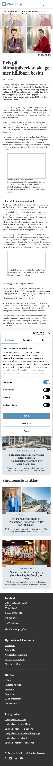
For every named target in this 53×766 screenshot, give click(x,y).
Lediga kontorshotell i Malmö (19, 743)
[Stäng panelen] (49, 333)
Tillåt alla (26, 416)
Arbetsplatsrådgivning (16, 655)
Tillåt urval (26, 423)
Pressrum (9, 689)
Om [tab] (43, 340)
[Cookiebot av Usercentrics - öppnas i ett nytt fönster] (33, 333)
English (19, 753)
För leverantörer (13, 664)
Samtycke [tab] (9, 340)
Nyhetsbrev (11, 703)
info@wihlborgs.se (12, 623)
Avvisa (26, 431)
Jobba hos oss (12, 680)
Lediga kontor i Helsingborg (19, 729)
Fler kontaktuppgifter (15, 629)
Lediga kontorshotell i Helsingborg (22, 734)
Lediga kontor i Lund (15, 720)
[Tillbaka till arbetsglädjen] (12, 4)
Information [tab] (26, 340)
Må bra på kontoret (15, 660)
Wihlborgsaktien (13, 699)
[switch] (46, 390)
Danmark (41, 753)
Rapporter (10, 694)
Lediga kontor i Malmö (16, 738)
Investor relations (13, 685)
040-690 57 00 (11, 618)
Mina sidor (10, 646)
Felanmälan (10, 650)
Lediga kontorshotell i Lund (18, 724)
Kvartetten (27, 205)
